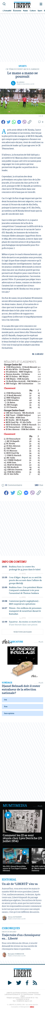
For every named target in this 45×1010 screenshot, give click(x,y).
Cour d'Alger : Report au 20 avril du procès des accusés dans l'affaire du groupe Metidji (25, 580)
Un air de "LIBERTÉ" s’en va (20, 884)
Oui (5, 699)
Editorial (9, 879)
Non (5, 706)
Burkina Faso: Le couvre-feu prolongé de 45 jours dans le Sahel (24, 568)
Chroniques (11, 928)
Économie (17, 11)
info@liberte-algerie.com (24, 1001)
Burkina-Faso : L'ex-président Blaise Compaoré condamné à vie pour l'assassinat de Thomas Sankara (25, 590)
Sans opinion (9, 713)
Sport (40, 11)
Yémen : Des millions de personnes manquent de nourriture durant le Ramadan (25, 611)
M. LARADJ (20, 82)
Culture (33, 11)
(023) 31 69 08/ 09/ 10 (27, 998)
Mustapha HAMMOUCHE (16, 954)
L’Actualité (7, 11)
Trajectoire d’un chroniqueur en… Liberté (21, 936)
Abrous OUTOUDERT (15, 917)
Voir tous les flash (23, 631)
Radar (25, 11)
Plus (41, 642)
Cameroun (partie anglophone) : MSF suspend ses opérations (24, 602)
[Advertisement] (22, 37)
